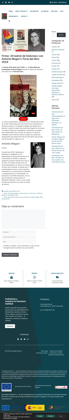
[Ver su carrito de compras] (9, 21)
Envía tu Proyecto (21, 11)
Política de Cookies (42, 353)
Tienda (10, 11)
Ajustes (61, 416)
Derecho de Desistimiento (56, 355)
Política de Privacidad (55, 351)
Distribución (34, 11)
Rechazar (50, 416)
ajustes (15, 418)
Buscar (54, 31)
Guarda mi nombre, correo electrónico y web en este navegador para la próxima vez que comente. (21, 247)
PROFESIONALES (62, 2)
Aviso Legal (44, 351)
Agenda (6, 191)
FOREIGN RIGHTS (13, 16)
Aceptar (40, 416)
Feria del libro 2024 (14, 191)
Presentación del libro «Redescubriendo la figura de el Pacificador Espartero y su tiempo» (58, 118)
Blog (61, 11)
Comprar (23, 119)
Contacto (24, 16)
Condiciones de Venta (55, 353)
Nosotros (54, 11)
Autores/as (44, 11)
